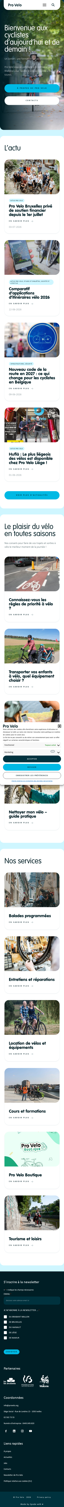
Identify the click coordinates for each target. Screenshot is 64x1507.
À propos (7, 1451)
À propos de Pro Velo (32, 88)
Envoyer (11, 1352)
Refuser (32, 767)
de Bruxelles (15, 1322)
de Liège (13, 1333)
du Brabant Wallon (19, 1317)
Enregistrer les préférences (32, 775)
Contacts (32, 100)
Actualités (8, 1457)
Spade (33, 1504)
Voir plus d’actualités (32, 495)
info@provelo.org (11, 1405)
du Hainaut (15, 1327)
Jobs (5, 1463)
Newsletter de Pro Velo (13, 1475)
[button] (59, 726)
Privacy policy (44, 1497)
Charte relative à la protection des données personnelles (32, 781)
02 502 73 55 (9, 1417)
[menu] (44, 5)
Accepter (32, 759)
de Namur (14, 1338)
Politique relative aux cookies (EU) (18, 1481)
